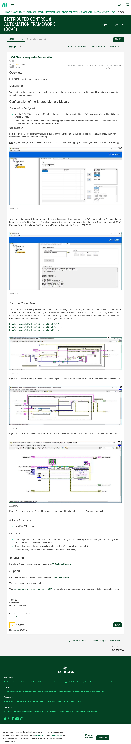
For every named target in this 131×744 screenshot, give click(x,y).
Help (124, 24)
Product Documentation (23, 711)
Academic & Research (12, 681)
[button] (65, 176)
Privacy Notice (41, 735)
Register (105, 24)
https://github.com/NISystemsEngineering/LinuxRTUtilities (35, 327)
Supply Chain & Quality (65, 701)
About (27, 701)
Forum (114, 12)
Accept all (103, 738)
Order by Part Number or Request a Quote (88, 691)
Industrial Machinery (76, 681)
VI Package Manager (61, 564)
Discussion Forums (41, 711)
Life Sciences (91, 681)
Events (79, 701)
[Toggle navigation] (17, 5)
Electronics (55, 681)
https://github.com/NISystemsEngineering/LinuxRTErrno (34, 330)
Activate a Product (57, 711)
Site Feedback (92, 711)
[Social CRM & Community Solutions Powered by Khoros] (118, 649)
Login (115, 24)
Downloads (8, 711)
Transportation (118, 681)
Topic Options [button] (13, 47)
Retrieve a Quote (50, 691)
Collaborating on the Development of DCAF (33, 589)
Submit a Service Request (75, 711)
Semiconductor (104, 681)
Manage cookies (89, 736)
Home (7, 12)
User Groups (30, 12)
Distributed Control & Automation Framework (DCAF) (85, 12)
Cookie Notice (57, 735)
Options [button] (117, 66)
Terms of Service (64, 691)
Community (17, 12)
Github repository (61, 577)
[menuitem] (119, 5)
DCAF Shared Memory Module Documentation (31, 57)
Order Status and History (32, 691)
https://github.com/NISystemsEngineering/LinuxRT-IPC (34, 324)
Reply (117, 625)
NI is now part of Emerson (13, 701)
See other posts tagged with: (20, 614)
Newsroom (51, 701)
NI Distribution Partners (12, 691)
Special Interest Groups (49, 12)
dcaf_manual (18, 617)
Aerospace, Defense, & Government (35, 681)
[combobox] (68, 39)
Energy (64, 681)
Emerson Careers (38, 701)
